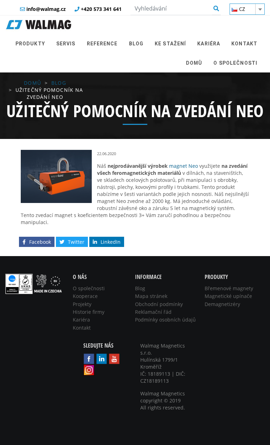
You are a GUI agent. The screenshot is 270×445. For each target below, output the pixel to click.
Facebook (40, 242)
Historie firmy (88, 312)
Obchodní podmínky (159, 304)
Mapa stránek (151, 296)
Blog (58, 83)
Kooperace (85, 296)
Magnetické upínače (228, 296)
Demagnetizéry (222, 304)
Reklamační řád (153, 312)
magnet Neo (183, 166)
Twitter (76, 242)
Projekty (82, 304)
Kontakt (82, 327)
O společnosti (89, 288)
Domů (32, 83)
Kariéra (81, 319)
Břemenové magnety (229, 288)
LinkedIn (111, 242)
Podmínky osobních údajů (165, 319)
